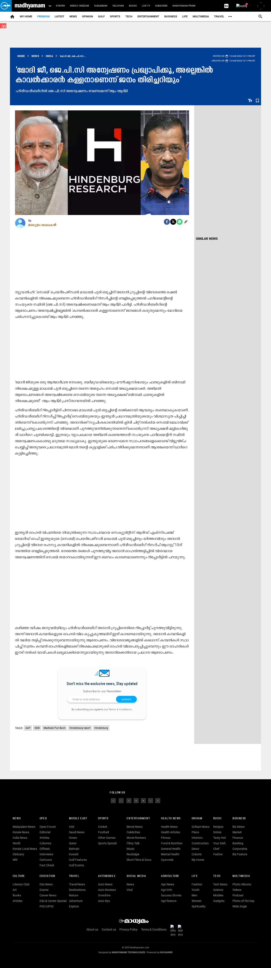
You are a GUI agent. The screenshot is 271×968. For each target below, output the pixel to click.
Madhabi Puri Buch (54, 728)
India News (20, 837)
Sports (115, 16)
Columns (45, 843)
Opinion (87, 16)
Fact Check (47, 865)
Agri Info (166, 890)
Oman (73, 837)
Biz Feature (239, 854)
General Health (170, 848)
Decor (195, 848)
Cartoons (46, 859)
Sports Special (107, 843)
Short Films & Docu (139, 859)
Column (197, 854)
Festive (218, 854)
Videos (236, 890)
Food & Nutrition (172, 843)
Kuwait (73, 854)
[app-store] (181, 930)
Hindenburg (101, 728)
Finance (237, 837)
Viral (130, 890)
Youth (195, 890)
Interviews (46, 854)
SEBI (37, 728)
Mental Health (170, 854)
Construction (200, 843)
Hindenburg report (79, 728)
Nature (73, 895)
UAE (72, 826)
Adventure (76, 901)
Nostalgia (133, 854)
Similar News (207, 239)
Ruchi (217, 818)
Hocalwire (166, 952)
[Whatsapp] (179, 222)
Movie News (134, 826)
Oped (43, 818)
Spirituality (199, 906)
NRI (15, 859)
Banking (237, 843)
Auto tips (104, 901)
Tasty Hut (219, 837)
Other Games (106, 837)
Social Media (136, 876)
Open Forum (48, 826)
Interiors (197, 837)
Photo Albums (241, 884)
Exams (44, 890)
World (16, 843)
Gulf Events (76, 865)
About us (92, 929)
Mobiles (218, 895)
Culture (19, 876)
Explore (74, 906)
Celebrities (133, 832)
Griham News (200, 826)
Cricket (102, 826)
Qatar (73, 843)
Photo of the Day (243, 901)
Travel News (77, 884)
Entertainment (148, 16)
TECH (128, 16)
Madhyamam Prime (184, 5)
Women (197, 901)
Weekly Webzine (79, 5)
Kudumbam (100, 5)
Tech (216, 876)
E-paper (60, 5)
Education (47, 876)
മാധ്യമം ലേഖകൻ (42, 225)
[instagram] (129, 800)
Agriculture (170, 876)
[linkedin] (136, 800)
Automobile (107, 876)
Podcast (237, 895)
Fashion (197, 884)
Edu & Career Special (53, 901)
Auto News (105, 884)
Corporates (239, 848)
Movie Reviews (136, 837)
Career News (48, 895)
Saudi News (76, 832)
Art (15, 890)
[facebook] (167, 222)
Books (133, 5)
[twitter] (121, 800)
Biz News (238, 826)
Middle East (78, 818)
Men (194, 895)
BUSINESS (239, 818)
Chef (216, 848)
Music (130, 848)
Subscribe (161, 5)
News (73, 16)
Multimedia (201, 16)
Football (103, 832)
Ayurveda (167, 859)
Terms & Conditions (120, 709)
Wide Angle (239, 906)
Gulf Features (78, 859)
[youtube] (143, 800)
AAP (27, 728)
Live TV (146, 5)
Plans (195, 832)
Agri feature (168, 901)
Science (218, 890)
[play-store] (173, 930)
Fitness (165, 837)
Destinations (77, 890)
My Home (26, 16)
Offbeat (45, 848)
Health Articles (170, 832)
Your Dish (219, 843)
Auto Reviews (107, 890)
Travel (219, 16)
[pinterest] (157, 800)
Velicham (118, 5)
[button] (6, 6)
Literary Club (21, 884)
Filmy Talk (133, 843)
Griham (197, 818)
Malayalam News (24, 826)
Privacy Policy (128, 929)
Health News (171, 818)
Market (237, 832)
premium (43, 16)
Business (170, 16)
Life (185, 16)
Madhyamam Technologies (128, 952)
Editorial (45, 832)
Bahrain (74, 848)
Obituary (18, 854)
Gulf (101, 16)
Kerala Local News (25, 848)
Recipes (218, 826)
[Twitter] (173, 222)
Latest (59, 16)
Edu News (46, 884)
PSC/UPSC (47, 906)
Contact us (109, 929)
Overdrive (104, 895)
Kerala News (21, 832)
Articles (44, 837)
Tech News (220, 884)
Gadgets (218, 901)
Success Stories (171, 895)
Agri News (167, 884)
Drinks (217, 832)
